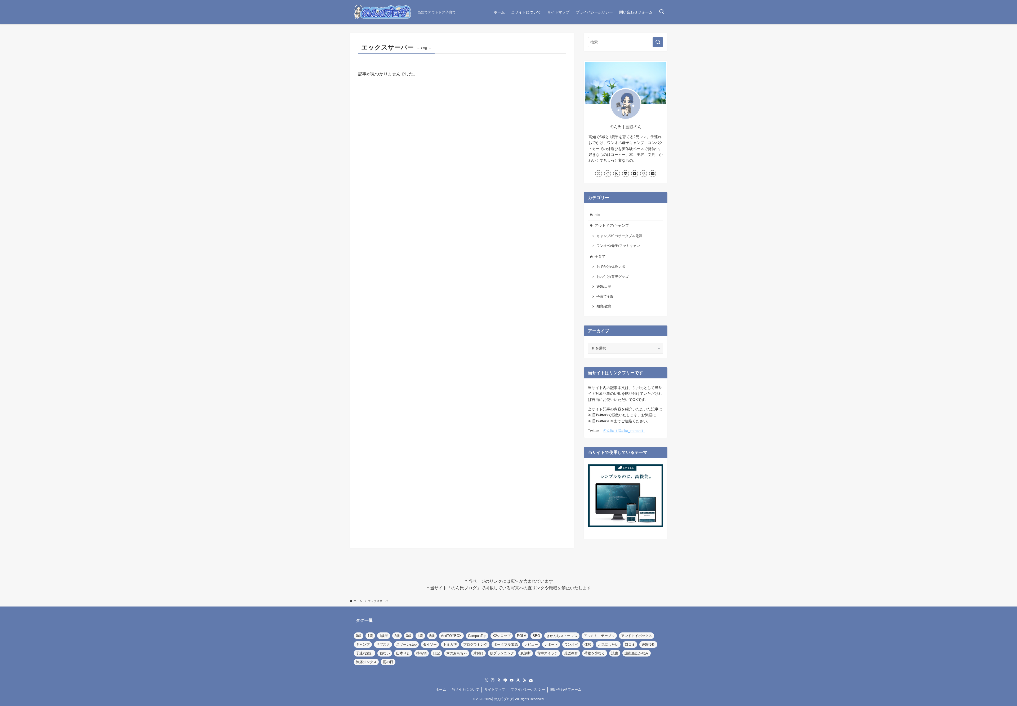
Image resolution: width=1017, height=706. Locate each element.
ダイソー (430, 644)
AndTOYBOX (451, 636)
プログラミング (475, 644)
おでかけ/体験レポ (610, 267)
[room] (616, 173)
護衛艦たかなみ (637, 653)
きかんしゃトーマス (561, 636)
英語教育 (571, 653)
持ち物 (421, 653)
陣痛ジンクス (366, 662)
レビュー (531, 644)
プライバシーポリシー (528, 689)
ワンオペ (571, 644)
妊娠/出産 (603, 286)
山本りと (403, 653)
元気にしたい (608, 644)
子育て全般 (605, 296)
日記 (436, 653)
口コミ (630, 644)
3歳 (408, 636)
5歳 (432, 636)
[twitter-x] (598, 173)
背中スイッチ (547, 653)
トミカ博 (450, 644)
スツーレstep (406, 644)
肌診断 (525, 653)
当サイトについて (465, 689)
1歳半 (383, 636)
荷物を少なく (594, 653)
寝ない (385, 653)
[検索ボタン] (661, 12)
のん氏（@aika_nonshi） (624, 430)
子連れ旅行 (364, 653)
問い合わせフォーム (565, 689)
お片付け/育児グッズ (612, 277)
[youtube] (634, 173)
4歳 (420, 636)
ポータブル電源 (506, 644)
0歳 (358, 636)
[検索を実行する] (658, 42)
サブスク (383, 644)
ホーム (441, 689)
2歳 (397, 636)
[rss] (524, 680)
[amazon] (643, 173)
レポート (551, 644)
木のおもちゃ (456, 653)
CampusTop (477, 636)
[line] (625, 173)
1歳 (370, 636)
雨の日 (388, 662)
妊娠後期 (648, 644)
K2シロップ (502, 636)
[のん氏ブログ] (381, 12)
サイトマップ (494, 689)
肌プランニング (502, 653)
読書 (614, 653)
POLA (521, 636)
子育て (600, 256)
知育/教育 (603, 306)
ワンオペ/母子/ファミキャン (618, 246)
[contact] (652, 173)
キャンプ (363, 644)
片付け (478, 653)
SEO (536, 636)
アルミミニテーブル (599, 636)
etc (597, 214)
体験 (588, 644)
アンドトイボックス (636, 636)
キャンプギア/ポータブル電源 (619, 236)
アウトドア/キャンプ (612, 225)
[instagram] (607, 173)
